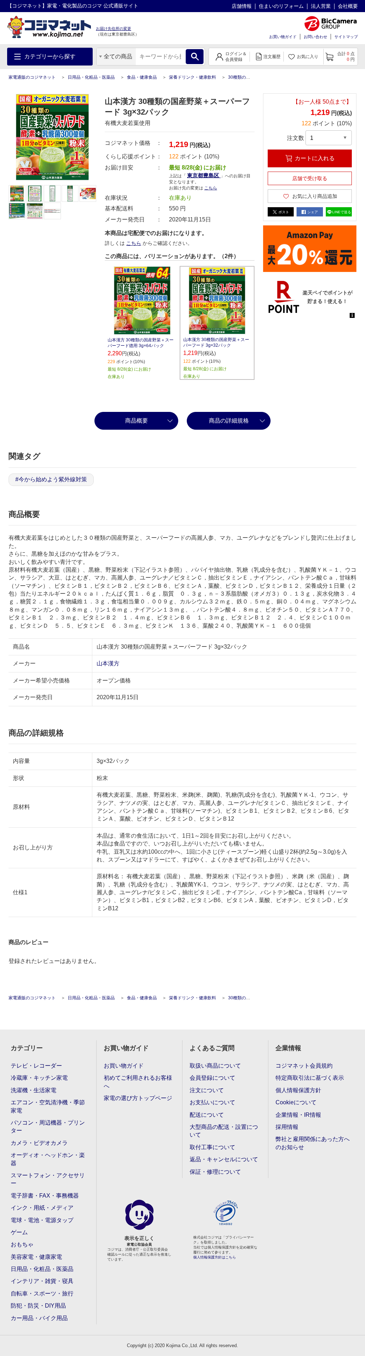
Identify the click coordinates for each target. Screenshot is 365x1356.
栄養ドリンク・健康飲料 (192, 77)
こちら (133, 243)
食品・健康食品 (142, 77)
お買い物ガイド (283, 37)
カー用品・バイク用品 (39, 1318)
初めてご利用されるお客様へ (138, 1082)
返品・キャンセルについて (224, 1159)
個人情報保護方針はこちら (214, 1257)
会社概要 (348, 6)
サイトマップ (346, 37)
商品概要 (136, 421)
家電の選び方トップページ (138, 1098)
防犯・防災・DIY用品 (38, 1306)
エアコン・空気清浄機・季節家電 (48, 1106)
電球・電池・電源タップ (42, 1220)
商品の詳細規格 (229, 421)
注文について (207, 1090)
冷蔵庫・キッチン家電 (39, 1078)
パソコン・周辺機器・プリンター (48, 1127)
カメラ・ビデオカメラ (39, 1143)
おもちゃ (22, 1244)
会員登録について (212, 1078)
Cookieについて (296, 1102)
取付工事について (212, 1147)
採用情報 (287, 1127)
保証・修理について (215, 1172)
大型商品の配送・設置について (224, 1131)
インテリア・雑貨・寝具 (42, 1281)
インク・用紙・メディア (42, 1208)
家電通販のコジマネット (32, 77)
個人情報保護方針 (298, 1090)
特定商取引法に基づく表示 (310, 1078)
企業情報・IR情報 (298, 1115)
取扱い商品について (215, 1066)
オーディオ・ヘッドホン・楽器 (48, 1159)
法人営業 (321, 6)
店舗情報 (242, 6)
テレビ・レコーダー (36, 1066)
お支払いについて (212, 1102)
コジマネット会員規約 (304, 1066)
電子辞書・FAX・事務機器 (45, 1196)
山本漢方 (108, 663)
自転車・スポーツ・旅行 (42, 1293)
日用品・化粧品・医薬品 (91, 77)
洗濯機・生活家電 (33, 1090)
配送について (207, 1115)
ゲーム (19, 1232)
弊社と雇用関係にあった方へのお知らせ (313, 1143)
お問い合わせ (315, 37)
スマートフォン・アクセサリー (48, 1179)
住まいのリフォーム (281, 6)
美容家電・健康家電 (36, 1257)
